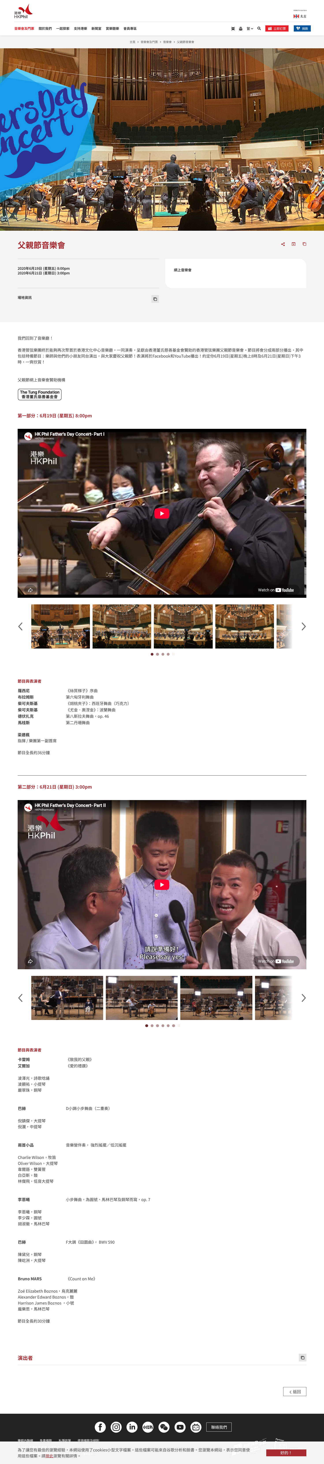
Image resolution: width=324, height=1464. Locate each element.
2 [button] (157, 654)
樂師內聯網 (25, 1440)
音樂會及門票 (149, 42)
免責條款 (46, 1440)
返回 (296, 1391)
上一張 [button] (20, 626)
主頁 (132, 42)
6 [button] (173, 1025)
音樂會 (167, 42)
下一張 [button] (304, 626)
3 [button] (163, 654)
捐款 (305, 28)
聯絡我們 (219, 1427)
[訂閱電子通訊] (240, 28)
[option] (60, 626)
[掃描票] (233, 28)
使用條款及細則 (88, 1440)
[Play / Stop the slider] (173, 654)
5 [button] (168, 1025)
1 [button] (152, 654)
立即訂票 (280, 28)
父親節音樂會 (185, 42)
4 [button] (168, 654)
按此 (49, 1455)
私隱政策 (65, 1440)
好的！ (286, 1452)
